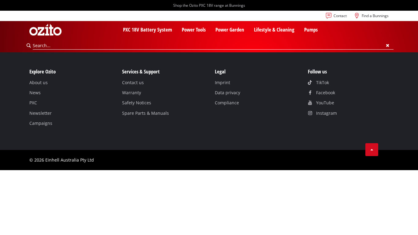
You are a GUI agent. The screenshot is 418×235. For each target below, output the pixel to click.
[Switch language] (34, 17)
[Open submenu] (175, 30)
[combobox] (213, 46)
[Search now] (28, 46)
